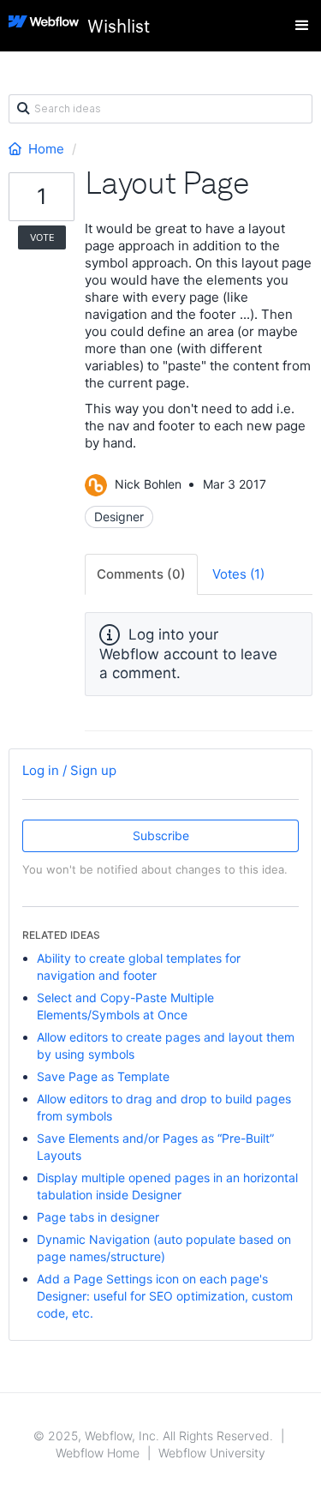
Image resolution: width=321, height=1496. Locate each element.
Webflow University (211, 1452)
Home (46, 149)
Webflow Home (98, 1452)
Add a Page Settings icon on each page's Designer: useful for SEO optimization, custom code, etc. (165, 1295)
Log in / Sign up (69, 770)
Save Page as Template (103, 1076)
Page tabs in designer (98, 1217)
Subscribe (161, 835)
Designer (119, 516)
